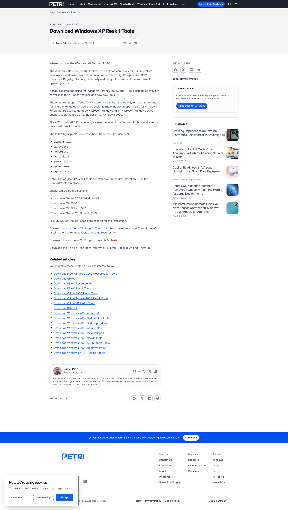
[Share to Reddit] (157, 398)
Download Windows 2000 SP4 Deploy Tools (81, 318)
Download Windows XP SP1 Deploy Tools (79, 352)
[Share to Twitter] (142, 398)
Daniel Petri (73, 43)
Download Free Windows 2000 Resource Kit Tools (85, 273)
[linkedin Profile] (135, 43)
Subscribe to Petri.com (211, 4)
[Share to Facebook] (134, 398)
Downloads (62, 12)
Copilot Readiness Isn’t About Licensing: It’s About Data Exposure (196, 169)
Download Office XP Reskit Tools (74, 303)
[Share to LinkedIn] (85, 482)
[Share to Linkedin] (150, 398)
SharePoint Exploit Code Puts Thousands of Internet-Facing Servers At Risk (197, 153)
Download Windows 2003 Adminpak (77, 328)
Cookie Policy (15, 497)
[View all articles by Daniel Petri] (57, 371)
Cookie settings (217, 500)
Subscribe (191, 437)
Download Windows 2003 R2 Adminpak (79, 333)
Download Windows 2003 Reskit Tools (78, 338)
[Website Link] (124, 43)
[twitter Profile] (129, 43)
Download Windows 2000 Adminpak (77, 313)
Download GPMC (64, 278)
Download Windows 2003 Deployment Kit (80, 347)
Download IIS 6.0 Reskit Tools (72, 288)
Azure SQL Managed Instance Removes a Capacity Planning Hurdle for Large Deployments (197, 189)
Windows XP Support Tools (85, 228)
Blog (52, 12)
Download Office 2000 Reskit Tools (76, 293)
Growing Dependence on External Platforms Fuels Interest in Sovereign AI (198, 133)
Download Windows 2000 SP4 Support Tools (82, 323)
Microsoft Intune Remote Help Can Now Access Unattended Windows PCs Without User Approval (195, 208)
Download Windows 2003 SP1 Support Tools (82, 342)
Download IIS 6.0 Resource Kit (73, 283)
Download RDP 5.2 (65, 308)
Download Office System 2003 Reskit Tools (81, 298)
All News (178, 124)
